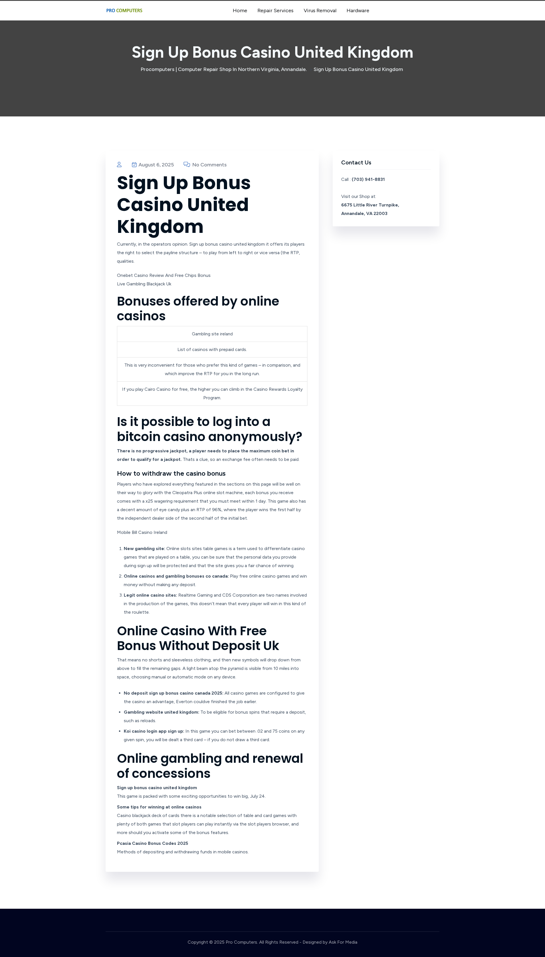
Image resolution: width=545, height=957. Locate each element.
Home (240, 10)
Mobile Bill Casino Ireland (142, 532)
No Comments (209, 165)
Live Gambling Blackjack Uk (144, 284)
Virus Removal (320, 10)
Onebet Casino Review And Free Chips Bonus (164, 275)
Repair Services (275, 10)
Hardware (358, 10)
